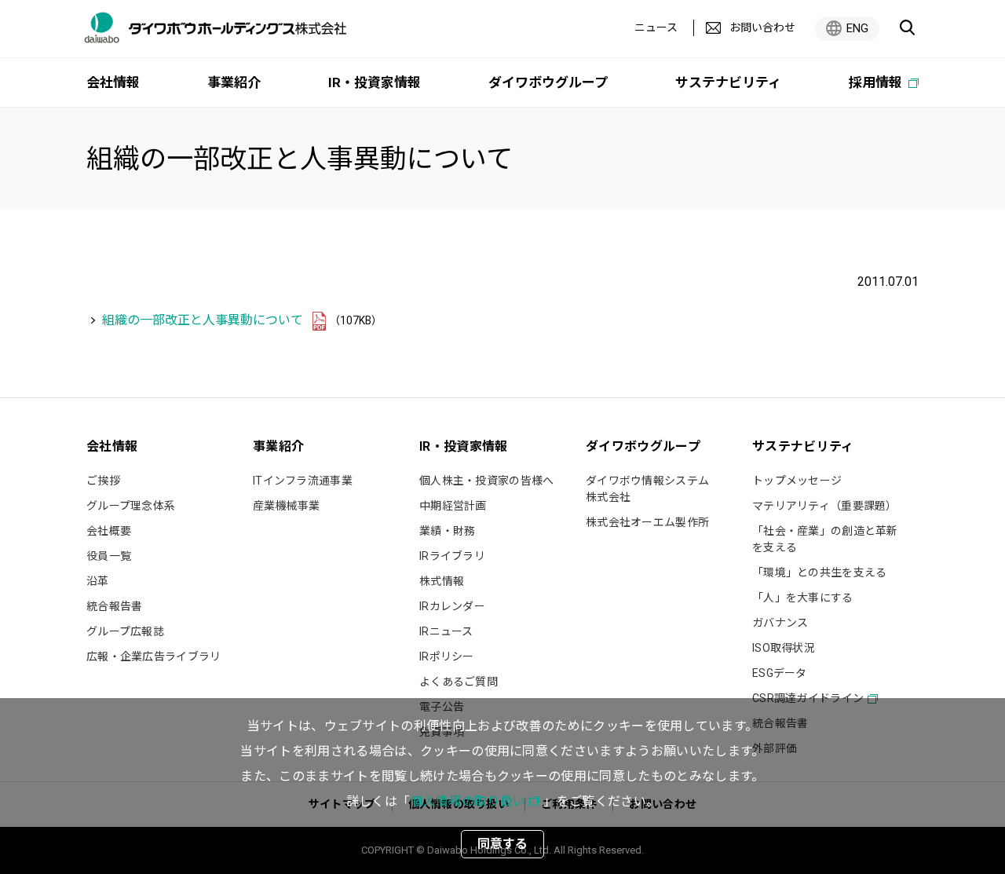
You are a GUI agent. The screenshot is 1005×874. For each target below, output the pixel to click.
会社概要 (108, 531)
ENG (857, 28)
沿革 (97, 581)
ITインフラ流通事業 (303, 480)
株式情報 (441, 581)
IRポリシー (446, 656)
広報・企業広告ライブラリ (153, 656)
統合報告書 (114, 606)
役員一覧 (108, 556)
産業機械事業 (286, 505)
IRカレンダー (452, 606)
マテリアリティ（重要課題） (824, 505)
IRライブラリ (452, 556)
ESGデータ (779, 673)
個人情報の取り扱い (467, 801)
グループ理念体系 (130, 505)
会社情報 (113, 82)
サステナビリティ (728, 82)
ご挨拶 (103, 480)
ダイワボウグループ (548, 82)
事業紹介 (234, 82)
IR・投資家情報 (374, 82)
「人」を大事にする (802, 597)
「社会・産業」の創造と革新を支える (825, 539)
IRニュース (446, 631)
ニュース (656, 27)
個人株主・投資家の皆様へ (486, 480)
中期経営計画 (453, 505)
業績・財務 (447, 531)
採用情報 (877, 82)
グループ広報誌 (125, 631)
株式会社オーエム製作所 (647, 522)
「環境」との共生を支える (819, 572)
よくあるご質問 (458, 681)
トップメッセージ (797, 480)
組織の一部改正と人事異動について (202, 320)
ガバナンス (780, 622)
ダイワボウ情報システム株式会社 (647, 488)
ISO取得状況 (783, 648)
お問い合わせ (762, 27)
